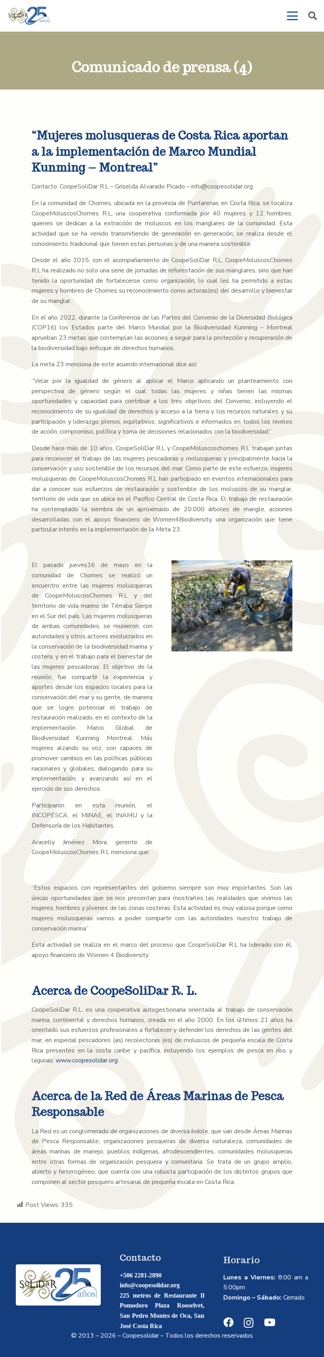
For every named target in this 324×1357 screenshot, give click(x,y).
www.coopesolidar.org (87, 1060)
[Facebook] (228, 1322)
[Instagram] (249, 1322)
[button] (292, 15)
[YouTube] (269, 1322)
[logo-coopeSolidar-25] (29, 16)
